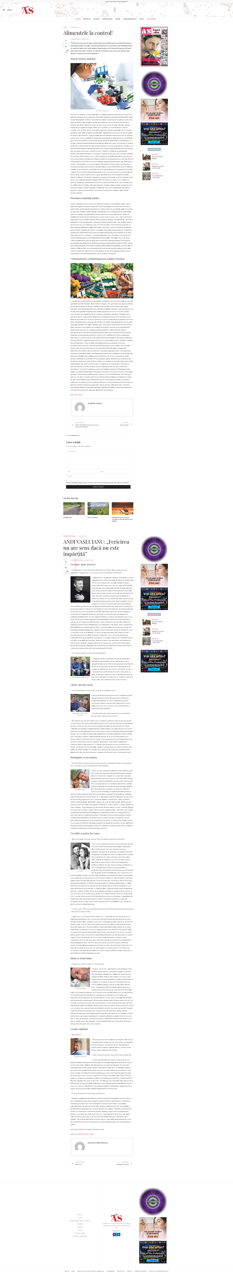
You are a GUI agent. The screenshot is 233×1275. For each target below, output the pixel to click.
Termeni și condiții (80, 1233)
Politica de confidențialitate (80, 1236)
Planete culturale (69, 536)
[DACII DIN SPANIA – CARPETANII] (147, 176)
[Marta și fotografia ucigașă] (147, 157)
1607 (88, 39)
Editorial (155, 164)
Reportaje (87, 19)
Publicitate (80, 1227)
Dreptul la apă (67, 517)
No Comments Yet (73, 435)
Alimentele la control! (88, 32)
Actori (76, 1134)
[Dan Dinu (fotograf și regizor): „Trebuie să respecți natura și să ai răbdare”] (122, 508)
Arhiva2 (80, 1214)
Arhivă (78, 19)
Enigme (117, 19)
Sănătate (96, 19)
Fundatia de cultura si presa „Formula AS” (80, 1220)
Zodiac (141, 19)
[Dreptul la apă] (74, 508)
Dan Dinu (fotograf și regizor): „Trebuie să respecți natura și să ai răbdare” (122, 519)
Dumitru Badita (76, 39)
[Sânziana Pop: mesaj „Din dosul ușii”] (147, 166)
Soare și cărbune (92, 517)
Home (80, 1217)
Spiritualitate (107, 19)
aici (110, 1)
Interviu (81, 1134)
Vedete (91, 1134)
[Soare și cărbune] (98, 508)
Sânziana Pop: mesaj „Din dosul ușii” (157, 167)
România (80, 394)
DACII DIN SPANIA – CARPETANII (158, 177)
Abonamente (151, 19)
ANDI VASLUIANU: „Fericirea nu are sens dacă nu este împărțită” (96, 547)
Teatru (86, 1134)
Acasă (65, 27)
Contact (80, 1230)
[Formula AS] (27, 10)
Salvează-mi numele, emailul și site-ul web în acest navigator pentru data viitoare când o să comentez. (97, 482)
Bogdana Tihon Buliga (78, 560)
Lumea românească (130, 19)
